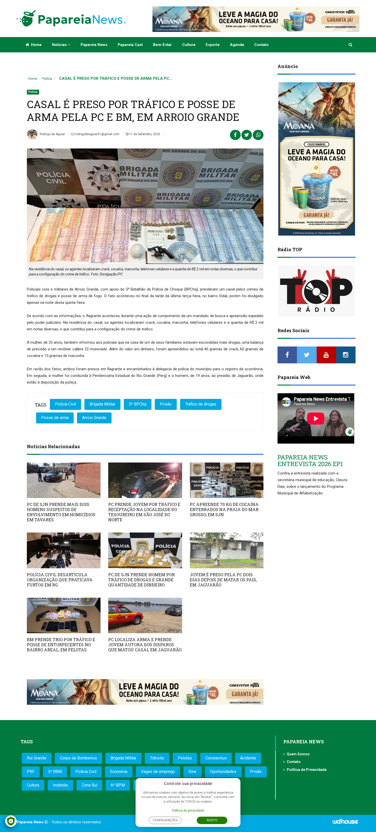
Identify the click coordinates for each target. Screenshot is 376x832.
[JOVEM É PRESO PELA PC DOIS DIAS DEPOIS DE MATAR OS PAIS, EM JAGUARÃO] (226, 550)
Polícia (47, 78)
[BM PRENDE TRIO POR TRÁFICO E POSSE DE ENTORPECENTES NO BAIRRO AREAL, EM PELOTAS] (64, 615)
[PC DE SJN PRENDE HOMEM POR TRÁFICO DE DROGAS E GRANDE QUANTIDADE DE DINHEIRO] (145, 550)
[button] (351, 44)
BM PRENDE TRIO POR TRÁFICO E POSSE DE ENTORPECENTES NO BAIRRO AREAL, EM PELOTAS (61, 644)
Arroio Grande (94, 417)
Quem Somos (298, 754)
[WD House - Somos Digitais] (345, 823)
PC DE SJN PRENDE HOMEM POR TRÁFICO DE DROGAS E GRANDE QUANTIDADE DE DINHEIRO (141, 579)
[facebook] (287, 354)
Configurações (165, 820)
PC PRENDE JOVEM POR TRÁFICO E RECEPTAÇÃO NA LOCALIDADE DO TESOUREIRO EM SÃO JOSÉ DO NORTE (144, 512)
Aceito (212, 820)
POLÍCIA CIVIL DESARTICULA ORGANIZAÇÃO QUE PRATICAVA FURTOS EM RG (60, 579)
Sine (192, 771)
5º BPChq (137, 404)
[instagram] (346, 354)
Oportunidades (223, 771)
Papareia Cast (130, 44)
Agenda (237, 44)
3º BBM (55, 771)
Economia (118, 771)
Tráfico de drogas (200, 404)
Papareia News (94, 44)
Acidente (248, 758)
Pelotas (185, 758)
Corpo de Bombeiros (78, 758)
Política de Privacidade (307, 770)
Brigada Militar (102, 404)
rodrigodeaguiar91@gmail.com (96, 134)
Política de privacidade (188, 810)
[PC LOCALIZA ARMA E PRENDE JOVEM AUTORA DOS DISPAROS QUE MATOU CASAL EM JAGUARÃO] (145, 615)
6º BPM (118, 785)
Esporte (213, 44)
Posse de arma (55, 417)
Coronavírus (216, 758)
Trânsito (157, 758)
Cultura (188, 44)
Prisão (166, 404)
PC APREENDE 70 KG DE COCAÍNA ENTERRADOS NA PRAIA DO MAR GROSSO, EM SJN (224, 509)
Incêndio (60, 785)
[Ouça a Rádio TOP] (317, 291)
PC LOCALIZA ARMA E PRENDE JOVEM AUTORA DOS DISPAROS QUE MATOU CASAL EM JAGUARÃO (145, 644)
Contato (261, 44)
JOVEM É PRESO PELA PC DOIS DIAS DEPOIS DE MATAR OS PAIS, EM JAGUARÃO (223, 579)
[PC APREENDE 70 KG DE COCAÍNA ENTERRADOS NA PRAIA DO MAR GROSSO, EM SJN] (226, 480)
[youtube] (326, 354)
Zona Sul (89, 785)
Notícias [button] (60, 44)
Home (36, 44)
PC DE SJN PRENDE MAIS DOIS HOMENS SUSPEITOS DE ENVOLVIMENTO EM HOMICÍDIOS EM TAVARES (61, 512)
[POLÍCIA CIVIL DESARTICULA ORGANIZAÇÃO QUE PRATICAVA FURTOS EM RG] (64, 550)
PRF (31, 771)
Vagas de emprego (158, 771)
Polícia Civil (65, 404)
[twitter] (306, 354)
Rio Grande (36, 758)
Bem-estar (162, 44)
